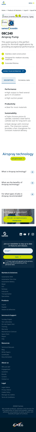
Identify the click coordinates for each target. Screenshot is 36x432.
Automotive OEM (7, 277)
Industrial (5, 291)
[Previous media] (16, 15)
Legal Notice (6, 387)
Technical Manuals (8, 347)
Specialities (5, 296)
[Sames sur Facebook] (28, 234)
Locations (5, 372)
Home (4, 10)
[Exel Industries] (18, 425)
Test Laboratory (7, 322)
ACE (3, 286)
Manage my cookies (8, 395)
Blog (3, 350)
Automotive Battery (8, 282)
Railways (4, 289)
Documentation (7, 357)
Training (4, 327)
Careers (4, 377)
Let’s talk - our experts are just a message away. (17, 219)
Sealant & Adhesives (8, 309)
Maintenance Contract (9, 332)
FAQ (3, 339)
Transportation (7, 294)
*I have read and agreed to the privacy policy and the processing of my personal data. (19, 262)
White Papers (6, 352)
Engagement (6, 369)
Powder (4, 307)
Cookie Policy (6, 392)
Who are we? (6, 367)
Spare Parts (5, 334)
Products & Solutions (15, 10)
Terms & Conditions (8, 397)
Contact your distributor (12, 71)
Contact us (5, 379)
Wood (3, 284)
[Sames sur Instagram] (32, 234)
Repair (4, 336)
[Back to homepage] (4, 3)
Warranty (5, 329)
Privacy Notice (6, 390)
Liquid (26, 10)
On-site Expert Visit (8, 324)
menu (30, 3)
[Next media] (19, 15)
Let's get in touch (17, 159)
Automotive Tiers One (9, 279)
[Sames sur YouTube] (24, 234)
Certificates (5, 354)
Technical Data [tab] (24, 80)
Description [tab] (8, 80)
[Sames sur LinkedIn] (20, 234)
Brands (4, 374)
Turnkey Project (7, 319)
